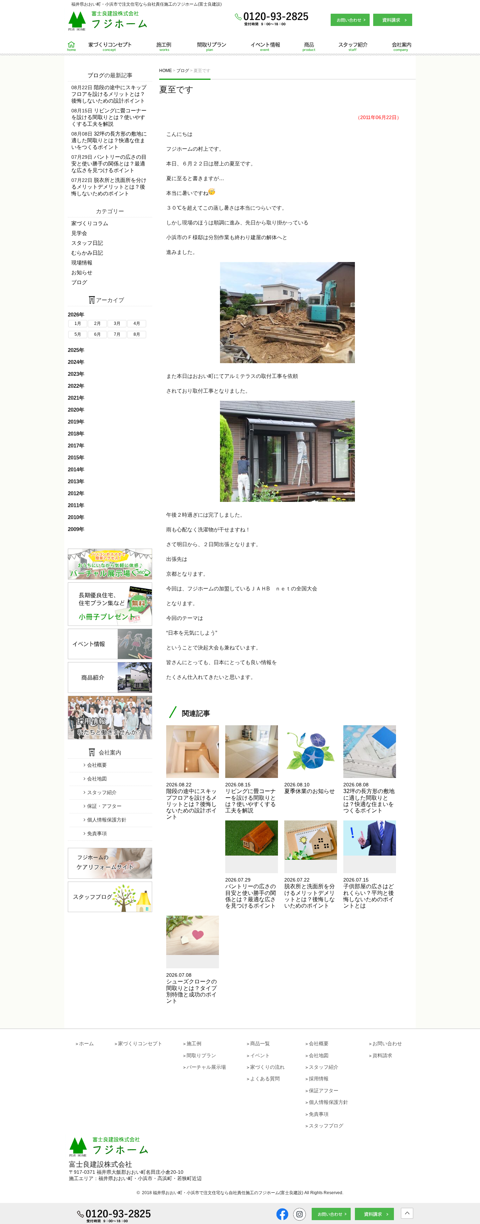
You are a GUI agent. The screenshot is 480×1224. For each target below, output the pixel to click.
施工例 (164, 47)
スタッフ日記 (87, 243)
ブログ (95, 75)
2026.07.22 (309, 893)
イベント (260, 1055)
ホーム (74, 47)
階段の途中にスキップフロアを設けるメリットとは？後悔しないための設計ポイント (109, 94)
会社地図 (97, 778)
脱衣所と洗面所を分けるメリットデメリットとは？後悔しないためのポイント (109, 186)
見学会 (79, 233)
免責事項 (97, 833)
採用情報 (319, 1078)
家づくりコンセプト (113, 47)
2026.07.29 (250, 893)
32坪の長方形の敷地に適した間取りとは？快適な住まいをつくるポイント (109, 140)
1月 (77, 323)
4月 (137, 323)
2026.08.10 (309, 788)
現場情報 (81, 263)
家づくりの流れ (267, 1067)
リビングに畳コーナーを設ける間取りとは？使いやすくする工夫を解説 (109, 117)
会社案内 (390, 47)
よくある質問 (265, 1078)
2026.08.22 (191, 801)
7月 (117, 334)
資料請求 (382, 1055)
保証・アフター (104, 806)
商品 (303, 47)
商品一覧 (260, 1043)
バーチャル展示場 (206, 1067)
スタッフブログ (326, 1125)
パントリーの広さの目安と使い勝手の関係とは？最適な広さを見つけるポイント (109, 163)
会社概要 (97, 765)
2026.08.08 (369, 797)
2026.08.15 (250, 797)
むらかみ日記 (87, 253)
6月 (97, 334)
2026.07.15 (368, 893)
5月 (77, 334)
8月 (137, 334)
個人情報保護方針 (107, 820)
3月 (117, 323)
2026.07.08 (191, 988)
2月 (97, 323)
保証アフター (323, 1090)
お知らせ (81, 272)
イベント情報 (261, 47)
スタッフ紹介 (344, 47)
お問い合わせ (387, 1043)
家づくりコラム (89, 223)
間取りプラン (211, 47)
